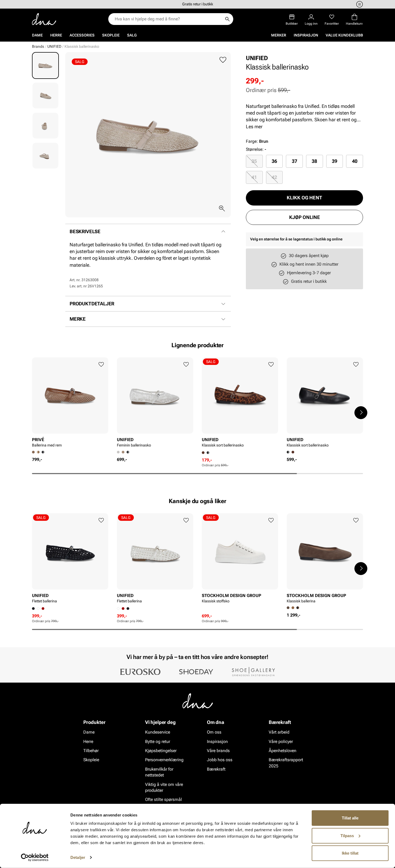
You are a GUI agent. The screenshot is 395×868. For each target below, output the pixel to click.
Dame (37, 35)
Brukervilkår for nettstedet (159, 772)
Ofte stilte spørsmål (163, 799)
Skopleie (111, 35)
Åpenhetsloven (282, 750)
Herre (56, 35)
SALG (132, 35)
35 (254, 161)
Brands (38, 46)
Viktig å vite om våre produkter (164, 787)
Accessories (82, 35)
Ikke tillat (350, 853)
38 (314, 161)
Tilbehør (91, 750)
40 (354, 161)
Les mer (254, 126)
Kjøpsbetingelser (161, 750)
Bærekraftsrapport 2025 (286, 762)
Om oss (214, 732)
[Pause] (358, 4)
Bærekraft (216, 769)
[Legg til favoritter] (223, 60)
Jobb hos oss (219, 759)
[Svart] (43, 452)
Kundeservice (157, 732)
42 (274, 177)
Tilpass (347, 835)
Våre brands (218, 750)
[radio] (254, 161)
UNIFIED (54, 46)
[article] (70, 404)
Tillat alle (350, 818)
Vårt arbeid (279, 732)
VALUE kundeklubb (344, 35)
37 (294, 161)
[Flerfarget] (293, 452)
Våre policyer (281, 741)
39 (334, 161)
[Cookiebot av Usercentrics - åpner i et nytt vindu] (34, 858)
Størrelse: (255, 149)
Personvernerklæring (164, 759)
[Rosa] (43, 608)
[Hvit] (38, 608)
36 (274, 161)
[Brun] (38, 452)
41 (254, 177)
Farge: (257, 141)
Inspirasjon (306, 35)
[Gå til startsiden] (44, 19)
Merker (278, 35)
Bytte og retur (157, 741)
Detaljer (77, 857)
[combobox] (168, 19)
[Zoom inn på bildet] (222, 208)
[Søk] (227, 19)
